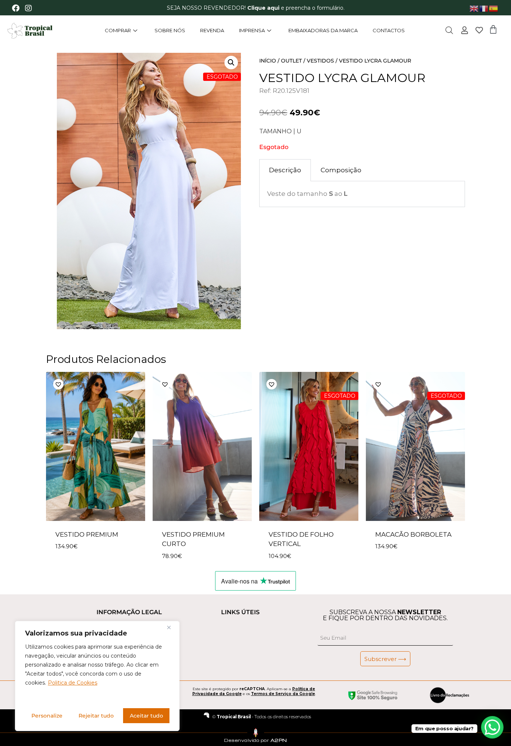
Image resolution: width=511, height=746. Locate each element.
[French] (484, 8)
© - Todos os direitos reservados (261, 716)
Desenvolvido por (255, 740)
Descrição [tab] (285, 170)
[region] (97, 676)
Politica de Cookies (72, 682)
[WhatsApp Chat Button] (492, 727)
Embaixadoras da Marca (323, 30)
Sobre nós (169, 30)
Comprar (118, 30)
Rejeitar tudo (96, 715)
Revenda (212, 30)
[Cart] (493, 29)
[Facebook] (15, 8)
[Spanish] (494, 8)
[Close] (171, 627)
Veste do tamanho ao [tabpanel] (307, 193)
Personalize (46, 715)
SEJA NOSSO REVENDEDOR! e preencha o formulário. (256, 7)
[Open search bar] (449, 30)
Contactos (389, 30)
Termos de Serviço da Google (283, 693)
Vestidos (320, 60)
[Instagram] (28, 8)
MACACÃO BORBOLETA (413, 534)
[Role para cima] (14, 729)
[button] (97, 384)
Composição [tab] (341, 170)
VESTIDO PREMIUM (86, 534)
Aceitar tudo (146, 715)
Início (267, 60)
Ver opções (74, 568)
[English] (474, 8)
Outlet (291, 60)
